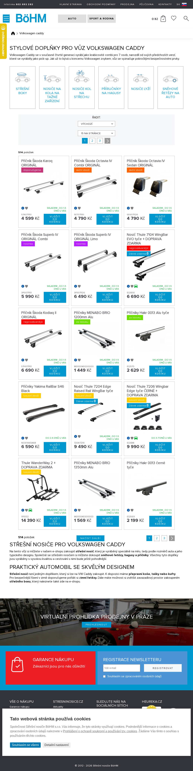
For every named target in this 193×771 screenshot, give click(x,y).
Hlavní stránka (71, 4)
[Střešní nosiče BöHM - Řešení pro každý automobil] (34, 18)
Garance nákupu (19, 706)
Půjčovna (146, 4)
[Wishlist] (173, 19)
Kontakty (165, 4)
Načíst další (90, 538)
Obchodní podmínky (101, 4)
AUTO (72, 18)
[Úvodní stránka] (13, 33)
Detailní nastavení (56, 745)
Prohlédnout (97, 624)
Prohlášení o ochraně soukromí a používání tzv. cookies (100, 731)
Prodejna (127, 4)
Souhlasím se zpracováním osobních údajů (134, 676)
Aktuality (58, 706)
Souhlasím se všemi (25, 745)
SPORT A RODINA (101, 18)
